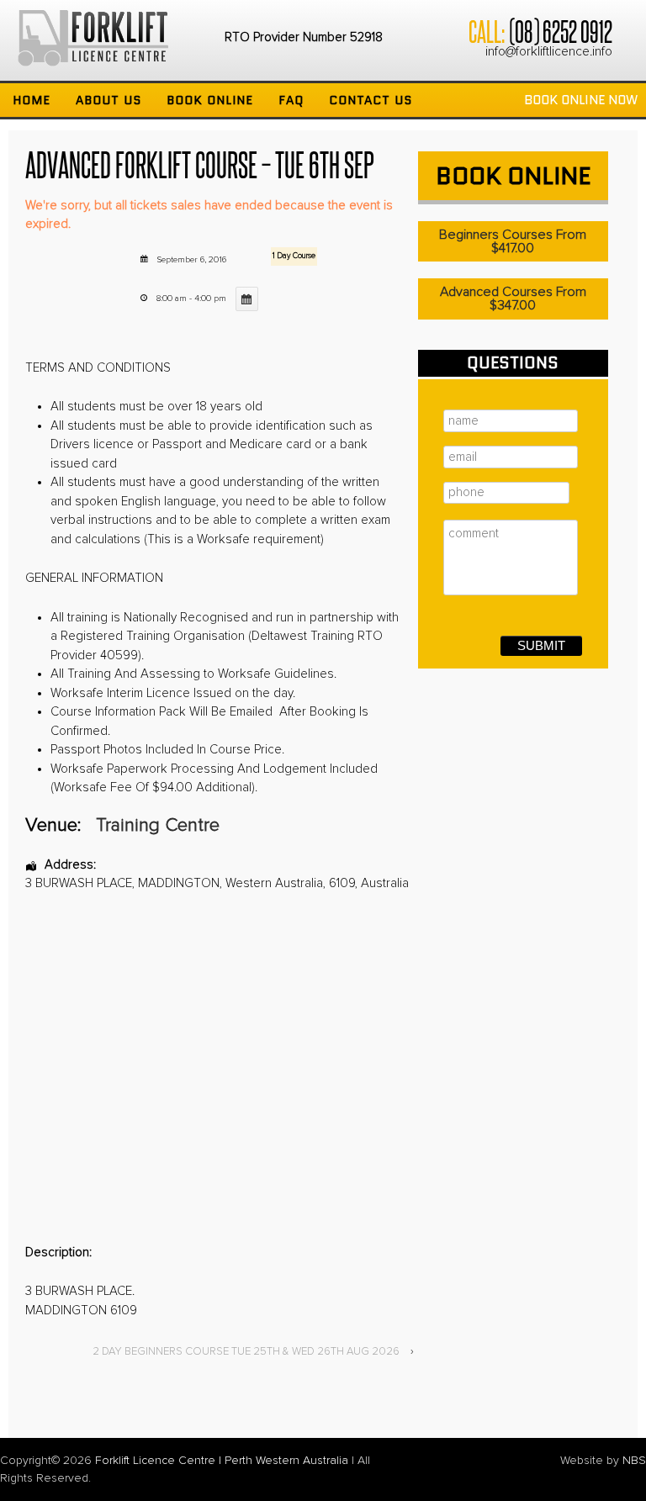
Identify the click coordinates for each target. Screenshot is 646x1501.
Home (31, 100)
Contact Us (370, 100)
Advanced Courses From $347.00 (513, 298)
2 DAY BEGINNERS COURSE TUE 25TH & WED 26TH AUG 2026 (246, 1351)
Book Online (210, 100)
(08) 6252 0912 (560, 30)
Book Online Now (581, 100)
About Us (108, 100)
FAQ (291, 100)
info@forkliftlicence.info (548, 51)
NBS (634, 1461)
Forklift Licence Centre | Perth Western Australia (222, 1461)
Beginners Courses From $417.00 (512, 241)
